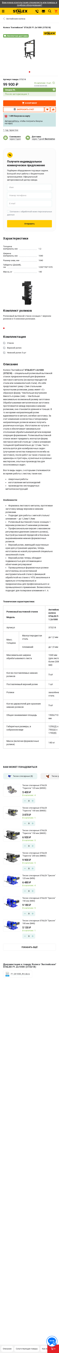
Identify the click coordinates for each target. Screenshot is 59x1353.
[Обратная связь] (51, 1341)
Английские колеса (15, 19)
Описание (7, 1349)
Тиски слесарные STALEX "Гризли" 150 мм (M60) (39, 899)
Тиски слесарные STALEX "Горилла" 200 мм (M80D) (34, 854)
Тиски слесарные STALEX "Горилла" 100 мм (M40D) (34, 809)
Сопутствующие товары (27, 1349)
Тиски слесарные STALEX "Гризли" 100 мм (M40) (39, 922)
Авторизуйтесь (12, 121)
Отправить (29, 224)
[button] (29, 72)
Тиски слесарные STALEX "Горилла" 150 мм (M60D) (34, 831)
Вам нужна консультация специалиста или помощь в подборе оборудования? (29, 3)
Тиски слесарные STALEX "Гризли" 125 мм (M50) (39, 876)
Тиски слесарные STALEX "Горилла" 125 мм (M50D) (34, 786)
